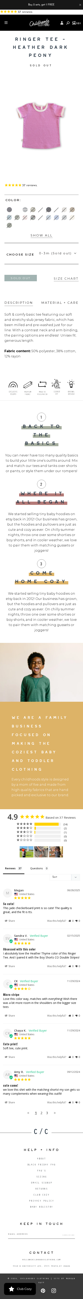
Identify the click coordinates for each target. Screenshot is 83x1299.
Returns (41, 1189)
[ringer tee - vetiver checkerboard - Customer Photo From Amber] (41, 851)
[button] (71, 921)
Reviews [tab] (10, 868)
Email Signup (41, 1183)
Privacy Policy (41, 1201)
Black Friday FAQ (41, 1165)
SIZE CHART (66, 278)
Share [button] (11, 921)
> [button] (55, 1113)
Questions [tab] (36, 868)
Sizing (41, 1177)
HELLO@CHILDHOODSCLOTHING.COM (41, 1260)
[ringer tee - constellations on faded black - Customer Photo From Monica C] (26, 851)
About (41, 1159)
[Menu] (6, 22)
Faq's (41, 1171)
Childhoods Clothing (34, 1279)
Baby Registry (41, 1207)
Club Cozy (41, 1195)
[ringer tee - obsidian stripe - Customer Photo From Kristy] (56, 851)
